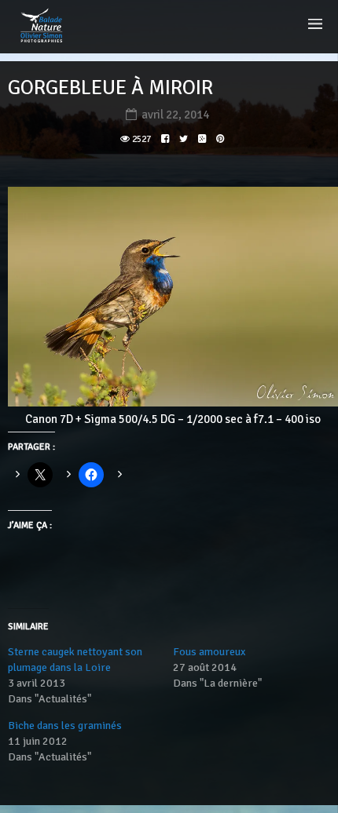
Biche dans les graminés (65, 725)
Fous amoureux (209, 651)
